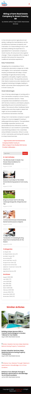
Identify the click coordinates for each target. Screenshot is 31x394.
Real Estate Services (14, 337)
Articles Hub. (19, 389)
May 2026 (6, 283)
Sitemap (19, 391)
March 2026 (6, 288)
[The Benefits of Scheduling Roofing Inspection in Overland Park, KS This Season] (9, 232)
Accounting (6, 258)
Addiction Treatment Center (11, 267)
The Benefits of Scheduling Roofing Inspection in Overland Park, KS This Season (13, 240)
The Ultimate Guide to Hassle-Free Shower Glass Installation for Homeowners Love (13, 162)
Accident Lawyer (7, 256)
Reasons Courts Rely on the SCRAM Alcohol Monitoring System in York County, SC (15, 182)
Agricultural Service (8, 271)
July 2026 (5, 279)
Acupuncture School (9, 264)
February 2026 (7, 290)
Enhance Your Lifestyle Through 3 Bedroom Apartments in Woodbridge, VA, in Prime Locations (15, 373)
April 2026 (6, 285)
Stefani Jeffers (8, 22)
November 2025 (7, 296)
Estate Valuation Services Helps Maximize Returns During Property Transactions (13, 352)
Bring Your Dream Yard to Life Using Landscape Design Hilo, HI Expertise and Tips (14, 202)
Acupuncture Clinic (8, 262)
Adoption (5, 269)
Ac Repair (5, 252)
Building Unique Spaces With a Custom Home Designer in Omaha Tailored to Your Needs (13, 333)
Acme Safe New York (9, 260)
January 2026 (7, 292)
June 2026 (6, 281)
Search (25, 153)
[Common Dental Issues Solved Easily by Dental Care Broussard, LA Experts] (9, 214)
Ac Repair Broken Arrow (9, 254)
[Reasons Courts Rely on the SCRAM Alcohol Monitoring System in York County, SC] (9, 174)
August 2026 (6, 277)
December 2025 (7, 294)
